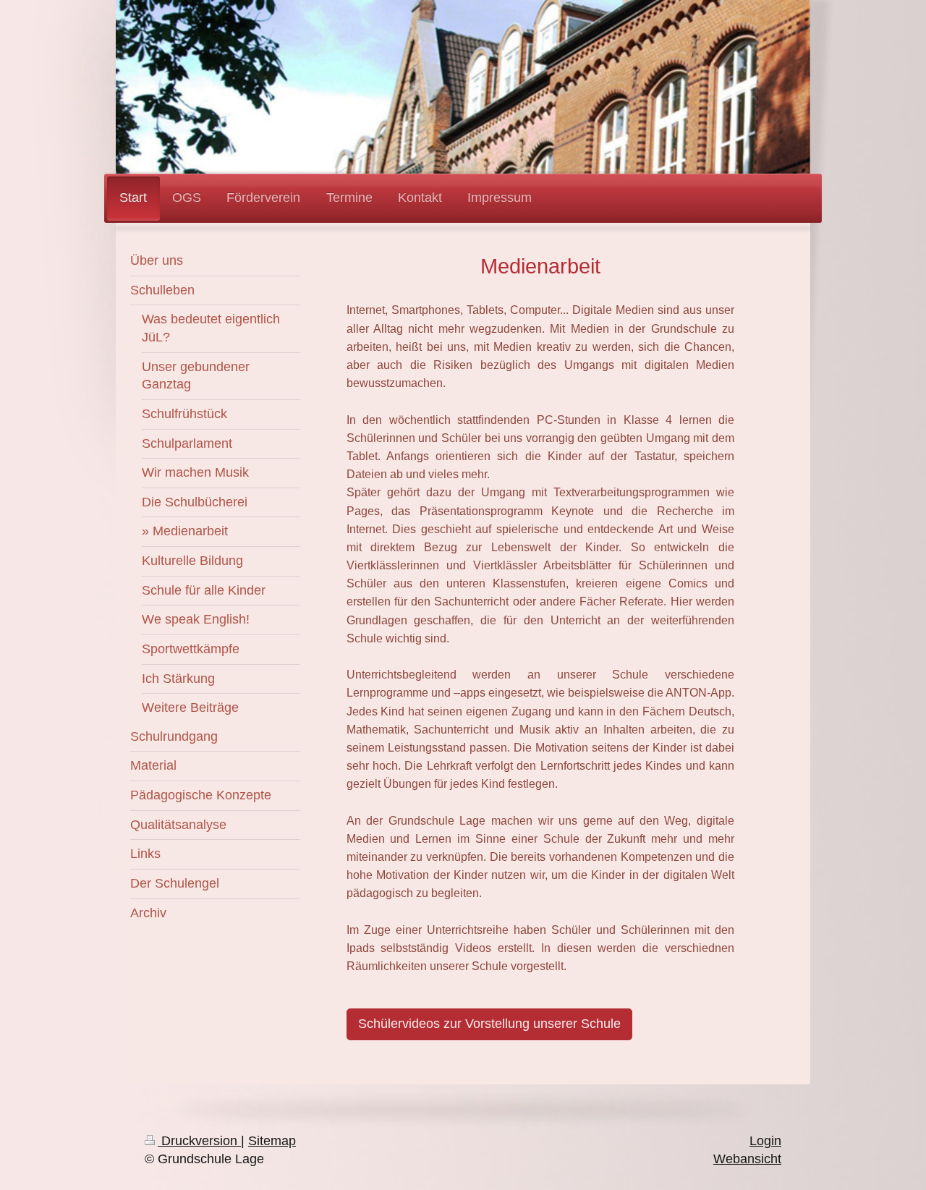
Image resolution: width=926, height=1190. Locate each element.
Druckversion (199, 1141)
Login (765, 1141)
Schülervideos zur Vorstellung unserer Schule (489, 1023)
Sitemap (272, 1141)
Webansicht (747, 1159)
